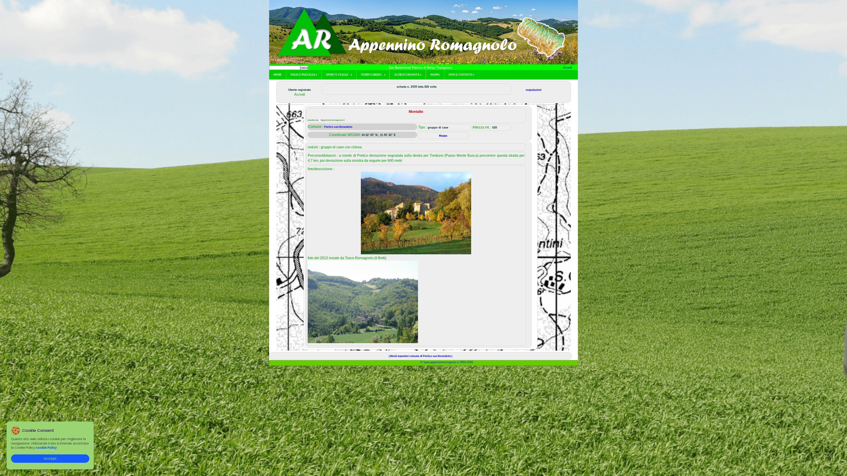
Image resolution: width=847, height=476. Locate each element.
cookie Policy (46, 447)
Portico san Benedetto (338, 126)
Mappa (435, 74)
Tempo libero (373, 74)
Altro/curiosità (407, 74)
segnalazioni (533, 89)
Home (278, 74)
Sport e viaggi (339, 74)
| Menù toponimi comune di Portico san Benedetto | (420, 356)
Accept (50, 458)
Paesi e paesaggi (304, 74)
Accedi (567, 67)
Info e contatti (461, 74)
